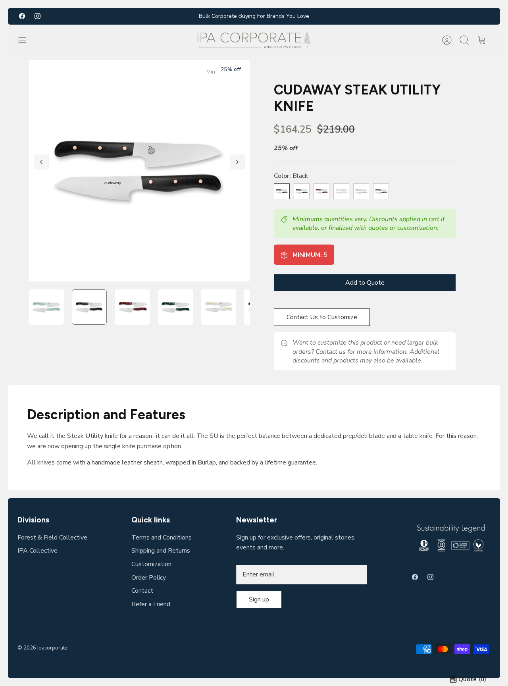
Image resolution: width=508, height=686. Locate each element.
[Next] (237, 162)
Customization (151, 564)
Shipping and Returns (160, 550)
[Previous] (41, 162)
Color (291, 176)
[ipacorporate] (254, 40)
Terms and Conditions (161, 537)
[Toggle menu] (26, 40)
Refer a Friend (150, 604)
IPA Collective (37, 550)
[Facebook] (22, 16)
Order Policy (148, 577)
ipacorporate (52, 647)
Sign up (259, 599)
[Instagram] (37, 16)
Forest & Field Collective (52, 537)
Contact (142, 590)
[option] (139, 170)
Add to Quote (365, 282)
